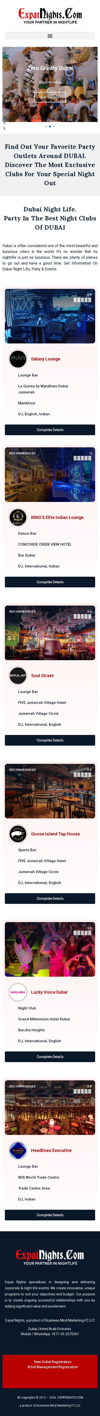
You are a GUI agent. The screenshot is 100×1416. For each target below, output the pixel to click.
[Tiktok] (47, 1378)
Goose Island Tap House (55, 833)
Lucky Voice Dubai (49, 992)
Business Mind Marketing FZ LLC (70, 1320)
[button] (50, 36)
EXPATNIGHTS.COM (70, 1397)
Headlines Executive (51, 1150)
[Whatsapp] (57, 1378)
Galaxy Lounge (45, 358)
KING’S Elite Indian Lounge (57, 517)
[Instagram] (37, 1378)
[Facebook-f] (27, 1378)
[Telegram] (67, 1378)
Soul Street (42, 675)
